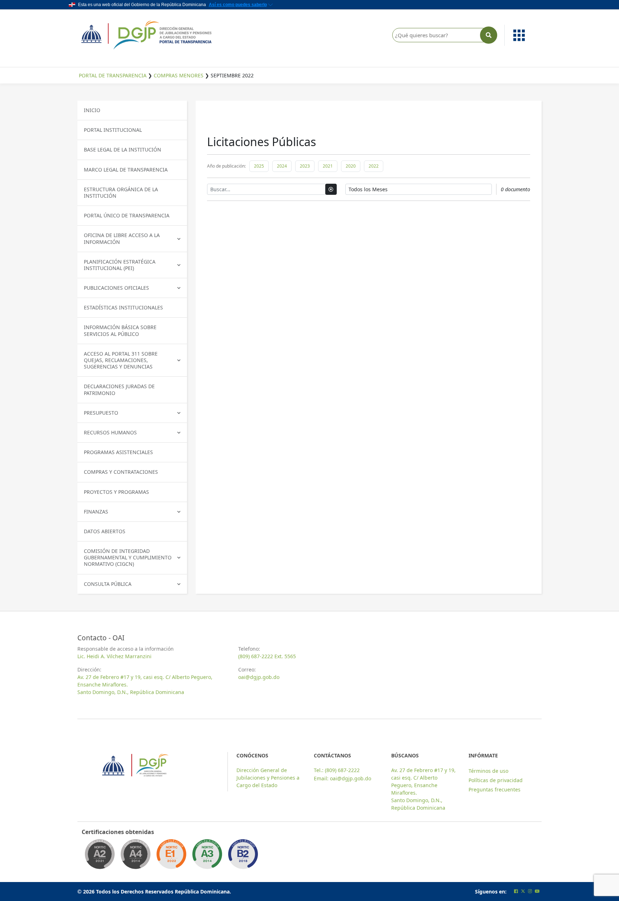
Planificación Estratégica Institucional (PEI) (119, 264)
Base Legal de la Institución (122, 149)
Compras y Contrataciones (121, 471)
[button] (523, 35)
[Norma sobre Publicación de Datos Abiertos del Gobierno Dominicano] (207, 856)
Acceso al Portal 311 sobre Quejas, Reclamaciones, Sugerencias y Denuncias (121, 360)
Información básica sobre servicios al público (120, 330)
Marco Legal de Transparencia (126, 169)
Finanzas (96, 511)
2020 (351, 166)
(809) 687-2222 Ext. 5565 (267, 656)
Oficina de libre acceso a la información (122, 238)
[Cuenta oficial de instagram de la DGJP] (530, 891)
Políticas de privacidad (496, 780)
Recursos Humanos (110, 432)
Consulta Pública (107, 583)
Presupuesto (101, 412)
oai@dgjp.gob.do (258, 677)
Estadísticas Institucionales (123, 307)
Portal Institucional (113, 129)
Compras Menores (178, 75)
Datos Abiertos (104, 531)
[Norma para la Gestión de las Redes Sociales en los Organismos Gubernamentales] (171, 856)
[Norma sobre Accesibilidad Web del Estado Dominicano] (243, 856)
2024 (282, 166)
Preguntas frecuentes (494, 789)
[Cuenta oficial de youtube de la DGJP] (537, 891)
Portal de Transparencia (113, 75)
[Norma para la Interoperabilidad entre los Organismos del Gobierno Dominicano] (135, 856)
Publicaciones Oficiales (116, 287)
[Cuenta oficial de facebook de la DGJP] (516, 891)
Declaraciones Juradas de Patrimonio (119, 389)
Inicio (92, 110)
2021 (328, 166)
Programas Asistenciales (118, 452)
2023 (305, 166)
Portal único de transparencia (126, 215)
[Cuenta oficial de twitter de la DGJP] (523, 891)
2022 (374, 166)
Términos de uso (488, 770)
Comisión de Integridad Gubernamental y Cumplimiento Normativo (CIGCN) (128, 557)
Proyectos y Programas (116, 491)
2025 (259, 166)
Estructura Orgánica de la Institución (121, 192)
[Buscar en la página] (488, 35)
